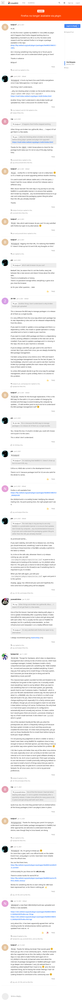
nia (14, 949)
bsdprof (16, 80)
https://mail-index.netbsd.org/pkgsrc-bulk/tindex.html (31, 96)
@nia (19, 583)
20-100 (15, 397)
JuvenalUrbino (20, 792)
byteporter (17, 823)
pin (16, 137)
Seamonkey (35, 638)
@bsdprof (14, 905)
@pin (24, 147)
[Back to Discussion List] (3, 3)
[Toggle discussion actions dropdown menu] (78, 26)
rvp (16, 604)
